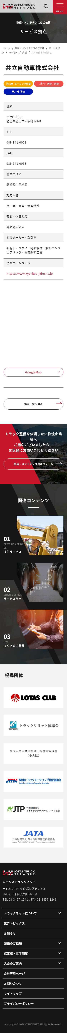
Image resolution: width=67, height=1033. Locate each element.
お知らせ (10, 933)
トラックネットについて (20, 913)
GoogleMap (33, 372)
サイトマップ (13, 993)
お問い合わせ (13, 983)
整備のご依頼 (13, 943)
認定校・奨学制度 (16, 953)
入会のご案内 (13, 963)
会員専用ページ (14, 973)
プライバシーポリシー (19, 1003)
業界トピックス (14, 923)
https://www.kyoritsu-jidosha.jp (29, 273)
